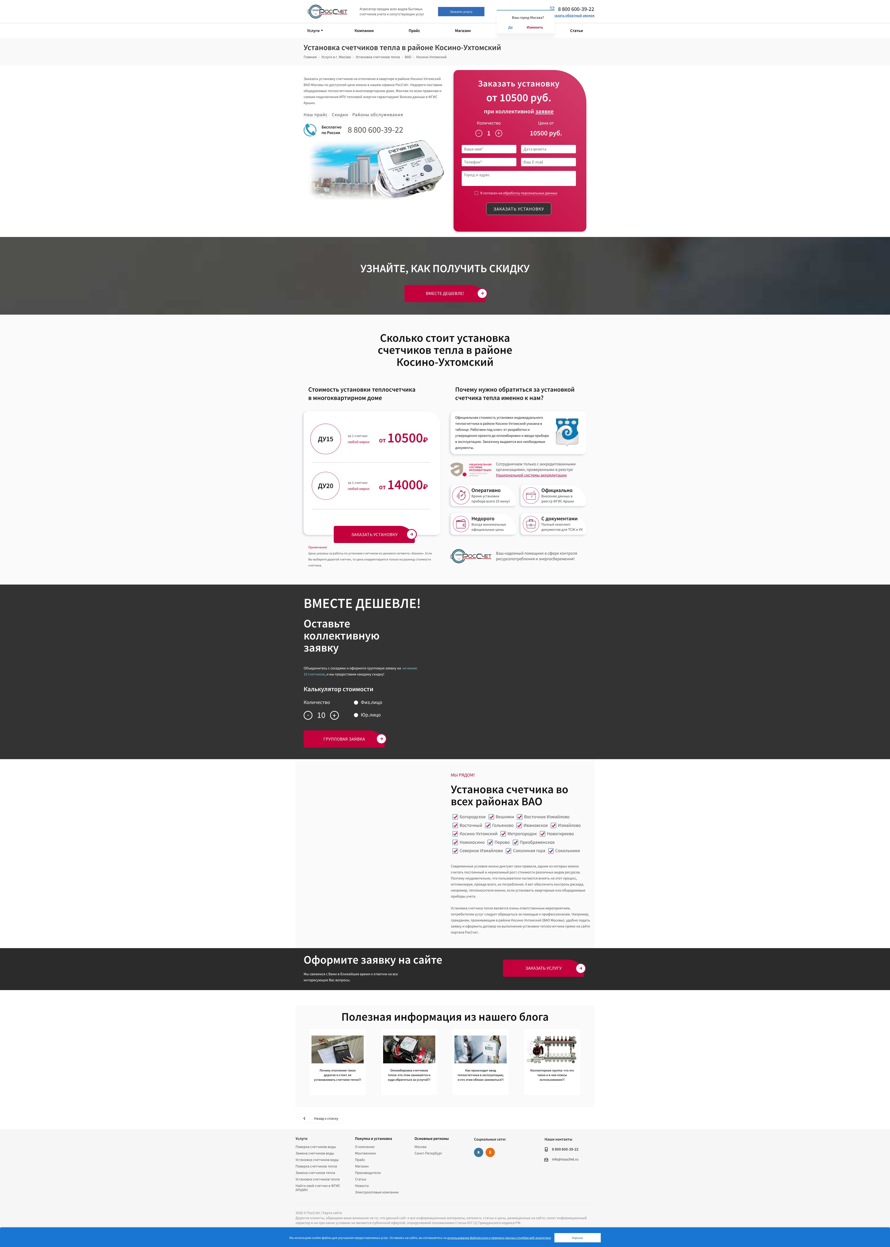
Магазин (362, 1166)
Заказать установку (518, 209)
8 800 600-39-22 (375, 129)
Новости (362, 1185)
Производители (368, 1172)
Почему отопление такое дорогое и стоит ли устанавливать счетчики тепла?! (337, 1075)
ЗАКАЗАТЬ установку (374, 534)
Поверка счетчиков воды (316, 1147)
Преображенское (537, 842)
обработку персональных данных (530, 193)
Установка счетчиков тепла (318, 1179)
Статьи (360, 1179)
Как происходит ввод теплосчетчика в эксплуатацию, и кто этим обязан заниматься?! (481, 1075)
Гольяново (503, 825)
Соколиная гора (529, 851)
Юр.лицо (371, 715)
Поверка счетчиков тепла (316, 1166)
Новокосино (472, 842)
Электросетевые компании (377, 1192)
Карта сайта (332, 1213)
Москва (420, 1147)
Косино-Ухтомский (479, 834)
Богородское (473, 817)
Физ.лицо (371, 702)
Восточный (471, 825)
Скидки (340, 115)
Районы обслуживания (377, 115)
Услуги (301, 1138)
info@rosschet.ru (565, 1159)
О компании (365, 1147)
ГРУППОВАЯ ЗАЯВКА (344, 739)
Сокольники (567, 851)
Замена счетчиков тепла (315, 1172)
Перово (502, 842)
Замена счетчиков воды (315, 1153)
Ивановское (536, 825)
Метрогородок (522, 834)
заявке (544, 111)
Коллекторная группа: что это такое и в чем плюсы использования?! (552, 1075)
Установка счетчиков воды (317, 1159)
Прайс (360, 1159)
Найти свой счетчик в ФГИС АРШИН (318, 1187)
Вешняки (505, 817)
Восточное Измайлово (546, 817)
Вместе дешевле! (445, 293)
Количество (489, 123)
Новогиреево (560, 834)
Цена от (546, 123)
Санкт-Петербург (428, 1153)
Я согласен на (518, 193)
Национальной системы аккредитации (531, 475)
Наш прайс (315, 115)
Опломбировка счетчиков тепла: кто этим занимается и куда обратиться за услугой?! (409, 1075)
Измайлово (569, 825)
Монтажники (365, 1153)
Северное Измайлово (481, 851)
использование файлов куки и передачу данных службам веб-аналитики (499, 1238)
